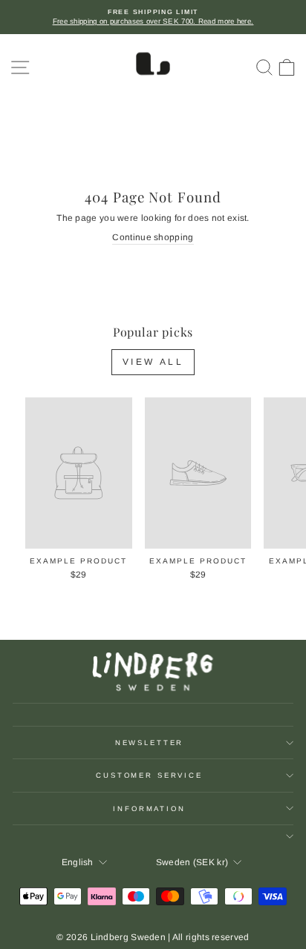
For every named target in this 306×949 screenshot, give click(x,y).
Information (149, 808)
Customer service (149, 775)
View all (153, 362)
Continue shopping (152, 237)
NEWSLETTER (149, 742)
